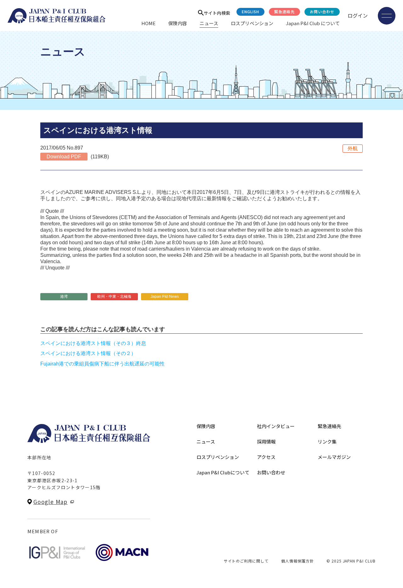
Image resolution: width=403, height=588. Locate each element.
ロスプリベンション (252, 23)
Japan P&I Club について (313, 23)
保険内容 (177, 23)
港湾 (64, 296)
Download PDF (64, 156)
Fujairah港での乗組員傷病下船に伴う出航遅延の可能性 (102, 363)
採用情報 (266, 441)
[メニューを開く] (386, 16)
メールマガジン (334, 457)
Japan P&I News (164, 296)
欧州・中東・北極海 (114, 296)
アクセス (266, 457)
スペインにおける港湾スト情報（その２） (88, 353)
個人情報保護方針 (297, 560)
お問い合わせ (322, 11)
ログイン (358, 15)
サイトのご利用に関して (246, 560)
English (250, 11)
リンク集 (327, 441)
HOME (148, 23)
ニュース (209, 23)
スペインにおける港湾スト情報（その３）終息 (93, 343)
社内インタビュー (276, 426)
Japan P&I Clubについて (222, 472)
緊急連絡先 (284, 11)
